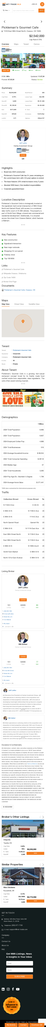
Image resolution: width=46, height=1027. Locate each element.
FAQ (3, 949)
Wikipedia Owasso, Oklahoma (15, 273)
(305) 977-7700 (17, 925)
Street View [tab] (19, 304)
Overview (5, 44)
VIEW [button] (35, 853)
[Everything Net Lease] (12, 4)
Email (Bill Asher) (9, 670)
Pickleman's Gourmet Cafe (14, 269)
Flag (25, 70)
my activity (11, 1025)
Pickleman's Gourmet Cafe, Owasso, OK (19, 290)
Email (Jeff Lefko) (9, 614)
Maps (16, 44)
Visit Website (7, 619)
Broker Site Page (10, 282)
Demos (37, 44)
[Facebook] (13, 989)
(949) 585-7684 (8, 667)
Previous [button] (4, 61)
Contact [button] (23, 155)
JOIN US (34, 4)
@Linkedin (7, 623)
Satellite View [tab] (34, 304)
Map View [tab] (5, 304)
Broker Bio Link (8, 617)
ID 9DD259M (7, 807)
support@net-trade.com (18, 929)
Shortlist (17, 70)
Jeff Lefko (12, 690)
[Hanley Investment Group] (7, 50)
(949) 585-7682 (8, 611)
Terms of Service (32, 764)
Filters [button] (6, 10)
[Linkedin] (3, 989)
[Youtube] (17, 989)
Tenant (26, 44)
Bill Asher (12, 718)
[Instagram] (8, 989)
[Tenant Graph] (23, 398)
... (23, 225)
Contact (23, 1025)
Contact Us (6, 941)
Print (31, 70)
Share (39, 70)
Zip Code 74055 (10, 278)
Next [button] (41, 61)
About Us (5, 945)
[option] (12, 60)
